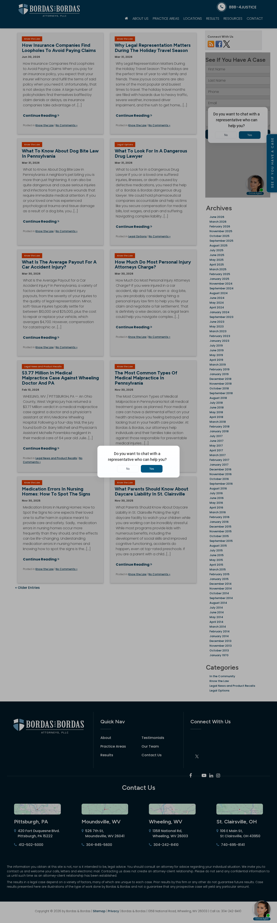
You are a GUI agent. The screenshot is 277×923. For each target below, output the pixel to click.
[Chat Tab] (138, 461)
